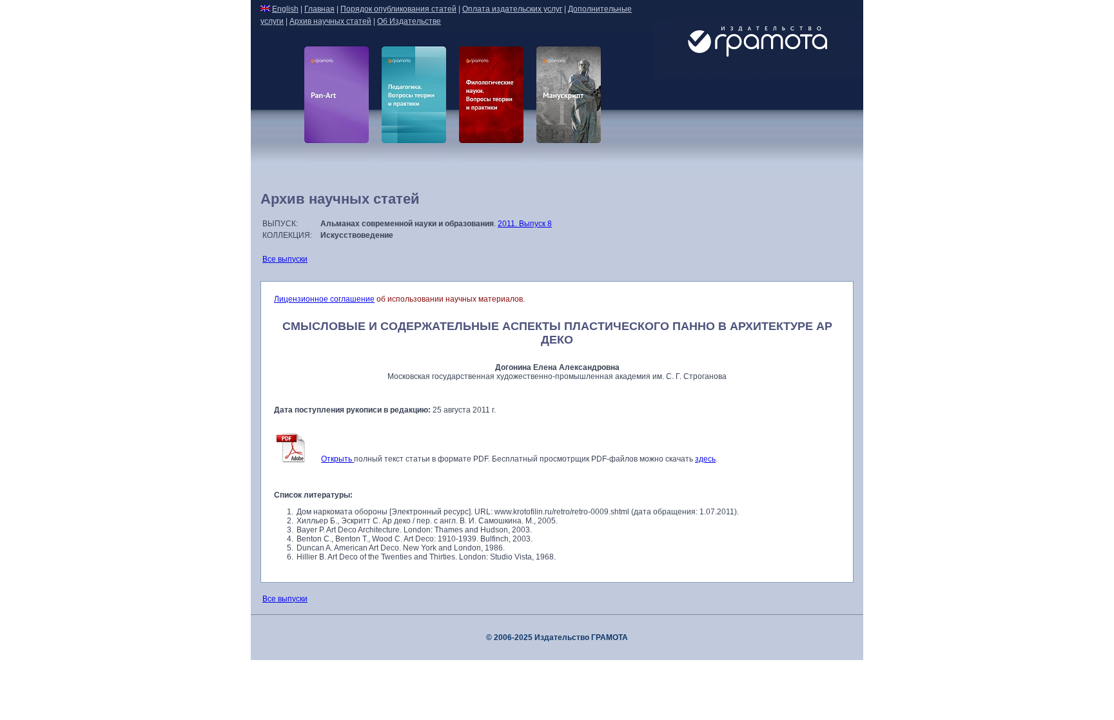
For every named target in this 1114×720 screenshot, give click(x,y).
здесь (705, 458)
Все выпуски (285, 259)
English (285, 9)
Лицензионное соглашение (324, 299)
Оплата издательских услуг (512, 9)
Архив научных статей (330, 21)
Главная (319, 9)
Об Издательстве (409, 21)
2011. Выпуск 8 (525, 223)
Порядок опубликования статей (398, 9)
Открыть (337, 458)
